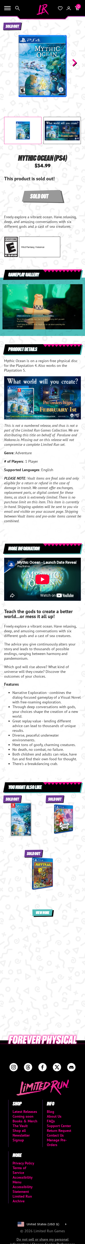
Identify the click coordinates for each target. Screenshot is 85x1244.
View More (42, 912)
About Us (54, 1116)
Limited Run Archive (22, 1198)
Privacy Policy (23, 1163)
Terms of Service (19, 1170)
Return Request (59, 1130)
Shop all (19, 1130)
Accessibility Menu (22, 1179)
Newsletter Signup (21, 1137)
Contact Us (55, 1135)
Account (68, 8)
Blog (50, 1111)
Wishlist (60, 8)
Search (17, 8)
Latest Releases (25, 1111)
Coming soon (23, 1116)
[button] (10, 62)
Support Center (59, 1125)
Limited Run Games (42, 9)
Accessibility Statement (22, 1189)
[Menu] (7, 8)
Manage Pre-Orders (57, 1142)
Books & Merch (25, 1121)
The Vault (20, 1125)
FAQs (51, 1121)
